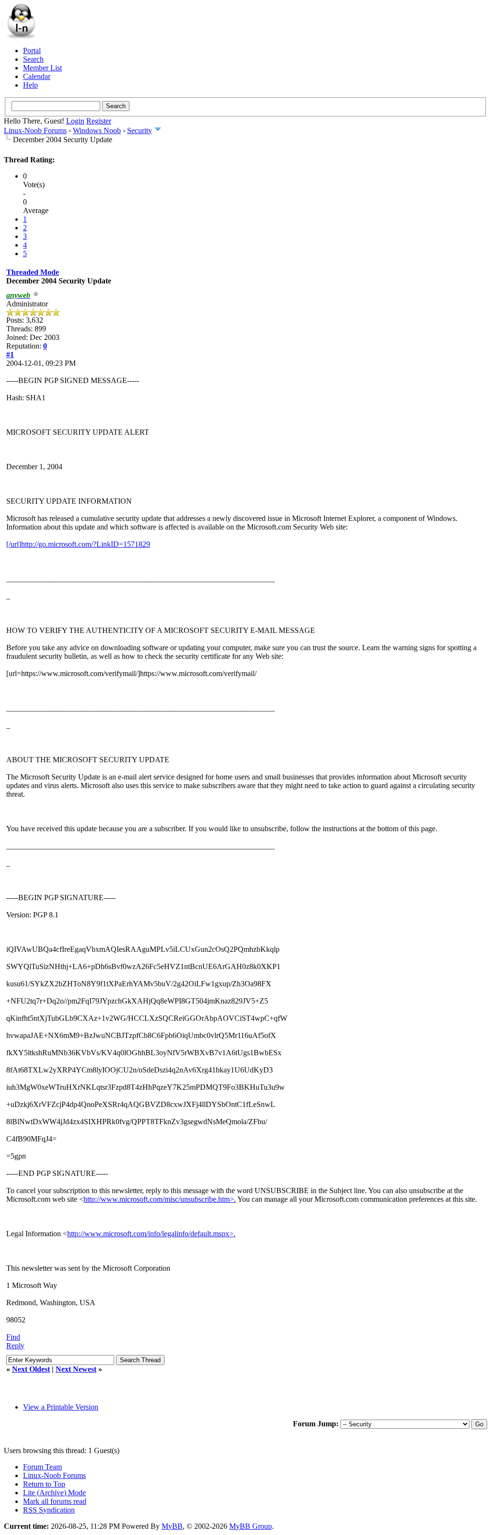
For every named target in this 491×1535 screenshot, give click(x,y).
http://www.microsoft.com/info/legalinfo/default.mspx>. (151, 1234)
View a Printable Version (60, 1407)
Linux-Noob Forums (35, 130)
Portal (32, 50)
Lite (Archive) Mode (54, 1493)
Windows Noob (97, 130)
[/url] (13, 544)
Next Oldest (31, 1369)
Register (98, 121)
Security (139, 130)
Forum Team (42, 1467)
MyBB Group (250, 1526)
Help (30, 85)
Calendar (36, 76)
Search (33, 59)
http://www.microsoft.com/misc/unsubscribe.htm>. (159, 1199)
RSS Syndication (49, 1510)
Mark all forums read (54, 1501)
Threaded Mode (32, 272)
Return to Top (44, 1484)
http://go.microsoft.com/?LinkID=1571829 (85, 544)
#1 (10, 354)
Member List (42, 68)
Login (75, 121)
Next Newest (76, 1369)
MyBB (172, 1526)
